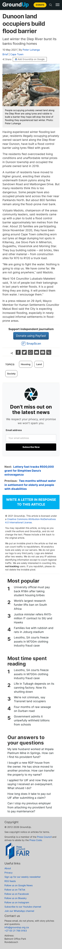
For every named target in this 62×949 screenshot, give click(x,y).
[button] (58, 4)
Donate (40, 5)
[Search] (50, 4)
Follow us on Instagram (16, 902)
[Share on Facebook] (19, 353)
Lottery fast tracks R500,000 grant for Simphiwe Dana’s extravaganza (29, 470)
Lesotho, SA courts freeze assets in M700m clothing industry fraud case (31, 641)
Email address (14, 430)
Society (11, 373)
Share (8, 59)
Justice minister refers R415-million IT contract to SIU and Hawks (33, 618)
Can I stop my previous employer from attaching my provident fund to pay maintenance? (29, 807)
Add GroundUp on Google (31, 59)
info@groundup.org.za (16, 927)
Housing (25, 364)
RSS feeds (10, 881)
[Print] (43, 353)
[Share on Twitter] (25, 353)
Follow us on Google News (18, 885)
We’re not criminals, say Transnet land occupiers (30, 699)
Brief (5, 54)
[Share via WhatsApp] (31, 353)
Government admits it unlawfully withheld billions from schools (32, 720)
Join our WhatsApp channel (19, 911)
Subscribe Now (31, 447)
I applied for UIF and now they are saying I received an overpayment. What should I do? (30, 784)
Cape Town (16, 54)
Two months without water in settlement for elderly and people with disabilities (30, 484)
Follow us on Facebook (16, 893)
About (7, 868)
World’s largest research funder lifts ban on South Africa (30, 604)
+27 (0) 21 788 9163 (15, 930)
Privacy (8, 872)
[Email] (37, 353)
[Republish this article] (48, 353)
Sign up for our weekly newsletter (22, 876)
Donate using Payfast (31, 335)
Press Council (44, 836)
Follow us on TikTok (14, 889)
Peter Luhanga (31, 49)
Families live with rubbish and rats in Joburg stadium (33, 630)
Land (39, 364)
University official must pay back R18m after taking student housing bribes (32, 591)
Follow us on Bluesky (15, 898)
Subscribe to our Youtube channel (22, 906)
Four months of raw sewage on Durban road (32, 709)
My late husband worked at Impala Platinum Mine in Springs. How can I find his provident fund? (30, 753)
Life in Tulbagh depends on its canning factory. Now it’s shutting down (34, 687)
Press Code (35, 840)
